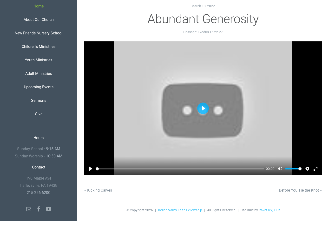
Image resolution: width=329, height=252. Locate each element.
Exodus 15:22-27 (210, 32)
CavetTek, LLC (269, 210)
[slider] (180, 169)
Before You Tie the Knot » (300, 190)
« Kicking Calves (98, 190)
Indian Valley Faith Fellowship (180, 210)
